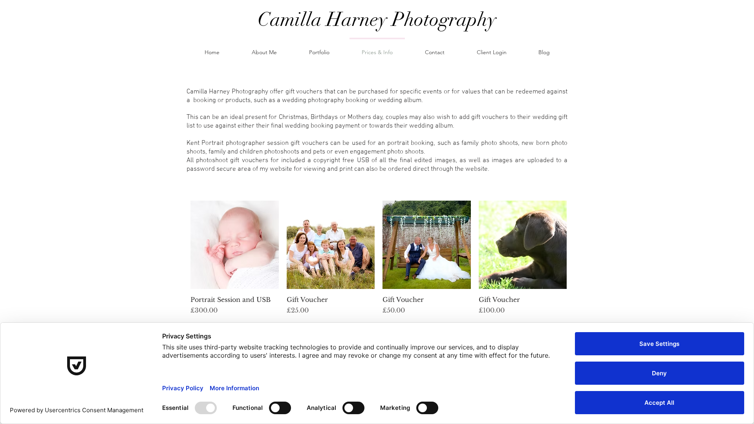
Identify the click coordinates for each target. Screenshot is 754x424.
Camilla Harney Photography (377, 19)
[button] (319, 49)
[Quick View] (234, 245)
